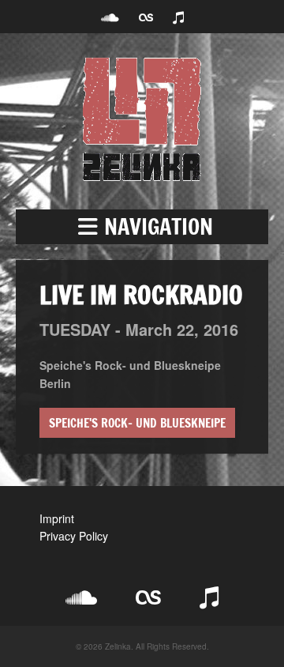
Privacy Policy (73, 536)
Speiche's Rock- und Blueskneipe (137, 422)
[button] (142, 226)
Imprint (56, 518)
